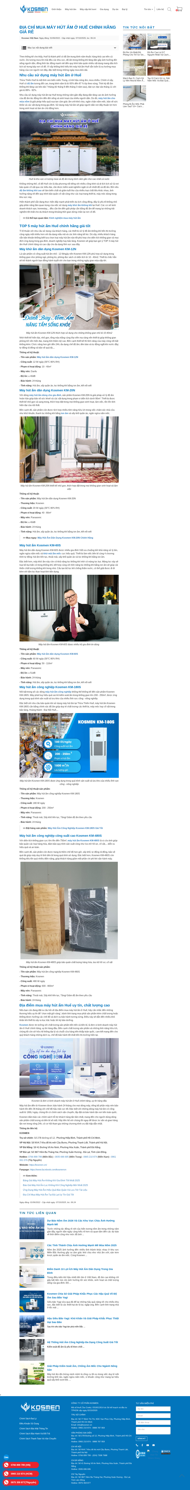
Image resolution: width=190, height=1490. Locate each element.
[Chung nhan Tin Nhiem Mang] (153, 1454)
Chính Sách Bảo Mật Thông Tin (33, 1428)
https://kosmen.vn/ (38, 1165)
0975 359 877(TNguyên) (23, 1482)
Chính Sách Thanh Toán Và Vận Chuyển (37, 1438)
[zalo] (6, 1457)
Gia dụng (104, 9)
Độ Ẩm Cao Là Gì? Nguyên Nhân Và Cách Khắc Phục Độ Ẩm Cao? (158, 54)
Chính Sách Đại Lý (28, 1418)
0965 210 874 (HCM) (21, 1473)
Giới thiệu (56, 9)
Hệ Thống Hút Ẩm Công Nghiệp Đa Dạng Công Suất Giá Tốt (82, 1342)
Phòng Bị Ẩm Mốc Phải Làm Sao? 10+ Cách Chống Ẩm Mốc (133, 106)
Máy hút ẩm (70, 9)
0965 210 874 (90, 1157)
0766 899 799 (35, 1157)
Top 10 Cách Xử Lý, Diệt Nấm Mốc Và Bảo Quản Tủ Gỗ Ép (158, 80)
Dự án (115, 9)
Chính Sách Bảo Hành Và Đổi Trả (34, 1433)
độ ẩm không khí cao (30, 190)
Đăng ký (141, 1439)
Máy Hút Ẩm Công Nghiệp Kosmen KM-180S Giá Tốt (75, 828)
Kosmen (23, 1025)
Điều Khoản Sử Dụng (29, 1423)
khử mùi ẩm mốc (52, 553)
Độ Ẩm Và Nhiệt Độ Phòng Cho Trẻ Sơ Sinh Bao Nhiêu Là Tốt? (134, 54)
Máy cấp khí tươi (88, 9)
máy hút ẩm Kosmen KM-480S (83, 840)
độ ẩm (30, 83)
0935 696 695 (62, 1157)
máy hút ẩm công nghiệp (58, 692)
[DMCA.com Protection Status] (166, 1452)
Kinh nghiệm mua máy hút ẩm (65, 218)
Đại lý (124, 9)
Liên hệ (160, 9)
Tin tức (147, 9)
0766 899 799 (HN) (20, 1465)
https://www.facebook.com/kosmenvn (48, 1169)
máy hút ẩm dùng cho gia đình (45, 395)
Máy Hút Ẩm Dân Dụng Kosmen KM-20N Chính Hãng (65, 538)
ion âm (64, 413)
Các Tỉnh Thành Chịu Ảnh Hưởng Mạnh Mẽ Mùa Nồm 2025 (82, 1245)
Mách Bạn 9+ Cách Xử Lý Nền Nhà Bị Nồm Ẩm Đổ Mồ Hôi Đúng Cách (134, 80)
